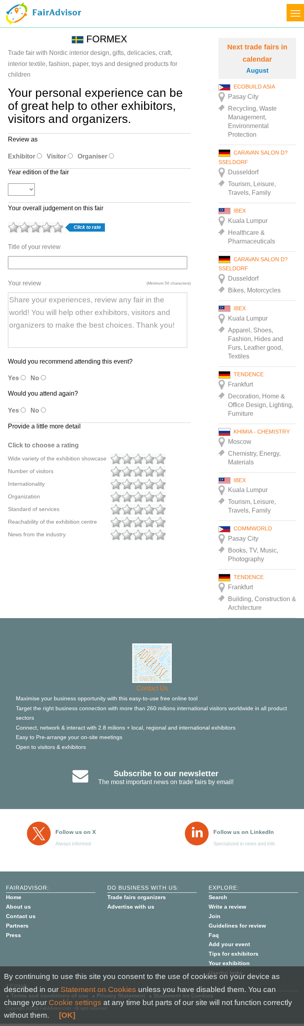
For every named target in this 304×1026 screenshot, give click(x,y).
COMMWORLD (253, 528)
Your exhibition (229, 963)
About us (18, 906)
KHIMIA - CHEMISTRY (262, 431)
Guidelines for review (237, 925)
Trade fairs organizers (136, 897)
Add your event (229, 944)
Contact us (21, 916)
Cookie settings (75, 1002)
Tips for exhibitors (233, 954)
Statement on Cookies (98, 989)
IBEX (240, 210)
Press (13, 935)
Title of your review (34, 246)
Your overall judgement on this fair (55, 208)
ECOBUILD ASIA (254, 86)
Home (13, 897)
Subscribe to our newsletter (166, 773)
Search (218, 897)
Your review (24, 283)
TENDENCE (249, 374)
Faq (214, 935)
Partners (17, 925)
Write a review (227, 906)
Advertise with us (130, 906)
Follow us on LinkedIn (243, 832)
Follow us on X (75, 832)
